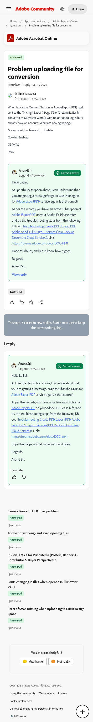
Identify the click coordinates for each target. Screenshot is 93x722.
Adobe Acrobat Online (65, 21)
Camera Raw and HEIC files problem (33, 511)
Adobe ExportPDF (28, 201)
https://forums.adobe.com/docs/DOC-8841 (40, 243)
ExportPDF (16, 291)
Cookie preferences (21, 701)
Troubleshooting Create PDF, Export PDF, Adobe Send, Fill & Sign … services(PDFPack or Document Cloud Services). (44, 231)
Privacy (62, 693)
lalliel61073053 (25, 94)
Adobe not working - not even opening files (38, 533)
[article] (46, 420)
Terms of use (46, 693)
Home (13, 21)
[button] (8, 10)
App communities (35, 21)
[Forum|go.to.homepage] (35, 9)
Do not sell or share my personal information (36, 708)
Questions (16, 25)
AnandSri (25, 170)
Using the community (23, 693)
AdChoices (20, 716)
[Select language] (62, 9)
